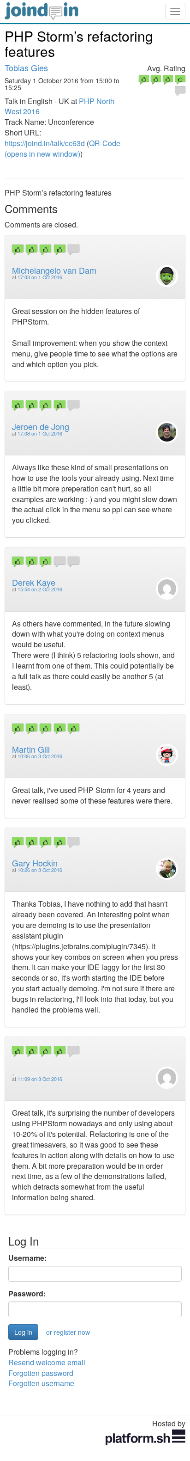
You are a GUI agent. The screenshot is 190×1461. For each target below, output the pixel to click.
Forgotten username (41, 1383)
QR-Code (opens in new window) (62, 148)
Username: (27, 1258)
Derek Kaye (33, 582)
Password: (27, 1294)
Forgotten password (40, 1373)
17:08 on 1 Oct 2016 (40, 433)
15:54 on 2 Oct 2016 (40, 589)
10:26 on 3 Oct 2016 (40, 869)
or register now (68, 1332)
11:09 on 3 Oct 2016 (40, 1078)
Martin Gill (31, 749)
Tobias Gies (26, 67)
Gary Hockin (35, 863)
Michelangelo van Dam (54, 270)
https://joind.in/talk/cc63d (45, 143)
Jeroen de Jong (40, 426)
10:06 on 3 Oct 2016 (40, 756)
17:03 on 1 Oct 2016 (40, 277)
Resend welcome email (46, 1362)
